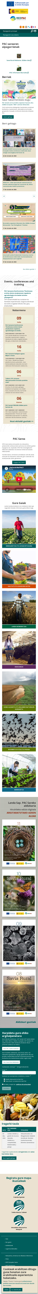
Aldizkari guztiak (26, 1021)
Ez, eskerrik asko (16, 1289)
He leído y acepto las (10, 1084)
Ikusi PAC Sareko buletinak (11, 1048)
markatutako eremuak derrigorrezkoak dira (15, 1067)
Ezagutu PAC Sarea (19, 462)
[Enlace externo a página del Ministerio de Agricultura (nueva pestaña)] (19, 12)
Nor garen (8, 1242)
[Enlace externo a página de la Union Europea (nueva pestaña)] (19, 4)
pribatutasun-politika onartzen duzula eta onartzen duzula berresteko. (18, 1283)
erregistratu (22, 1152)
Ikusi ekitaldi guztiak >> (21, 421)
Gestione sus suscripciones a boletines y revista (15, 1076)
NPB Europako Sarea (11, 1262)
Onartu (6, 1289)
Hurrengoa (34, 196)
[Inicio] (19, 19)
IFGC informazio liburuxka (18, 73)
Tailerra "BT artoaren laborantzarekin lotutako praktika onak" (16, 380)
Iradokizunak (9, 1245)
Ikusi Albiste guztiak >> (29, 269)
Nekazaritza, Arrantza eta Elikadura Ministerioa (19, 1256)
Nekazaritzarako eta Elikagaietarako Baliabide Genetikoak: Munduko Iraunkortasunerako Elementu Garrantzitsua (28, 1138)
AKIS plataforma (10, 1265)
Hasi (6, 1239)
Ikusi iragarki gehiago (9, 1158)
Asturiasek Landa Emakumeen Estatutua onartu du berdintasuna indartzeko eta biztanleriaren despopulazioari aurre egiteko (18, 256)
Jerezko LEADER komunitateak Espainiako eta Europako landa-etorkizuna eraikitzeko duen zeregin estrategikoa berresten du (17, 150)
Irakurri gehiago (7, 117)
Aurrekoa (4, 196)
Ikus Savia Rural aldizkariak (11, 1062)
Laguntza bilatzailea (11, 1249)
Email (3, 1070)
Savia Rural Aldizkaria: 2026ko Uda (18, 60)
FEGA (7, 1259)
